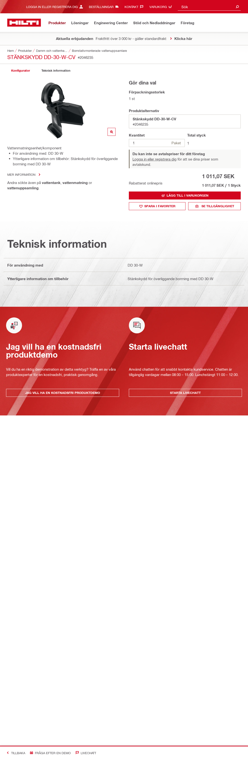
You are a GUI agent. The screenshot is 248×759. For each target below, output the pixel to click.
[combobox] (209, 7)
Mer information (21, 174)
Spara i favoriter (159, 206)
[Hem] (24, 23)
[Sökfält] (237, 7)
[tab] (21, 70)
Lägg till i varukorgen (188, 195)
